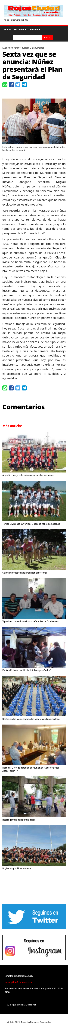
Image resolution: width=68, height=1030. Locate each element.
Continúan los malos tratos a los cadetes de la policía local (31, 719)
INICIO (7, 29)
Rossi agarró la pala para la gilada (19, 820)
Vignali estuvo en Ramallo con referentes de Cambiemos (30, 621)
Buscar (47, 37)
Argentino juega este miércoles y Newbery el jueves (28, 475)
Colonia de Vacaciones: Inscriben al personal (24, 572)
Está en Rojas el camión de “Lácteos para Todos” (26, 670)
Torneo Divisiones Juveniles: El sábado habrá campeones (31, 524)
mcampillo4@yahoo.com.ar (19, 982)
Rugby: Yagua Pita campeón (16, 868)
